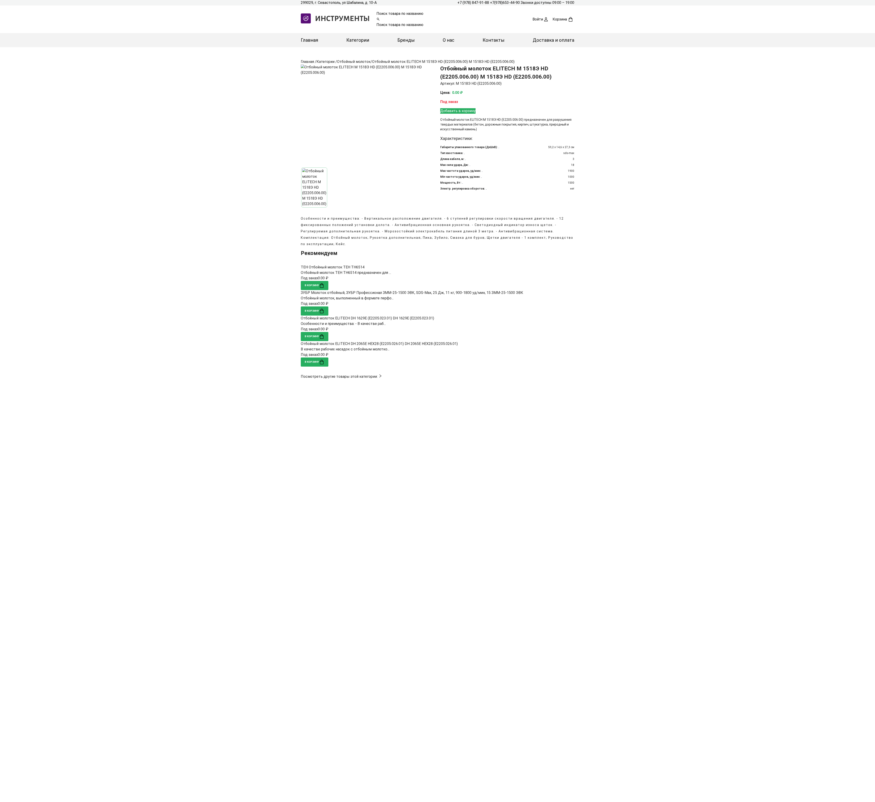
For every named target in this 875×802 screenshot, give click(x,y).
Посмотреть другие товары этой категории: (339, 376)
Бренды (406, 40)
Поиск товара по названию (399, 13)
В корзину (312, 285)
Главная (309, 40)
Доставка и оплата (553, 40)
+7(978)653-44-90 (505, 2)
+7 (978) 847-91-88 (473, 2)
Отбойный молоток (354, 61)
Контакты (493, 40)
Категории (357, 40)
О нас (448, 40)
